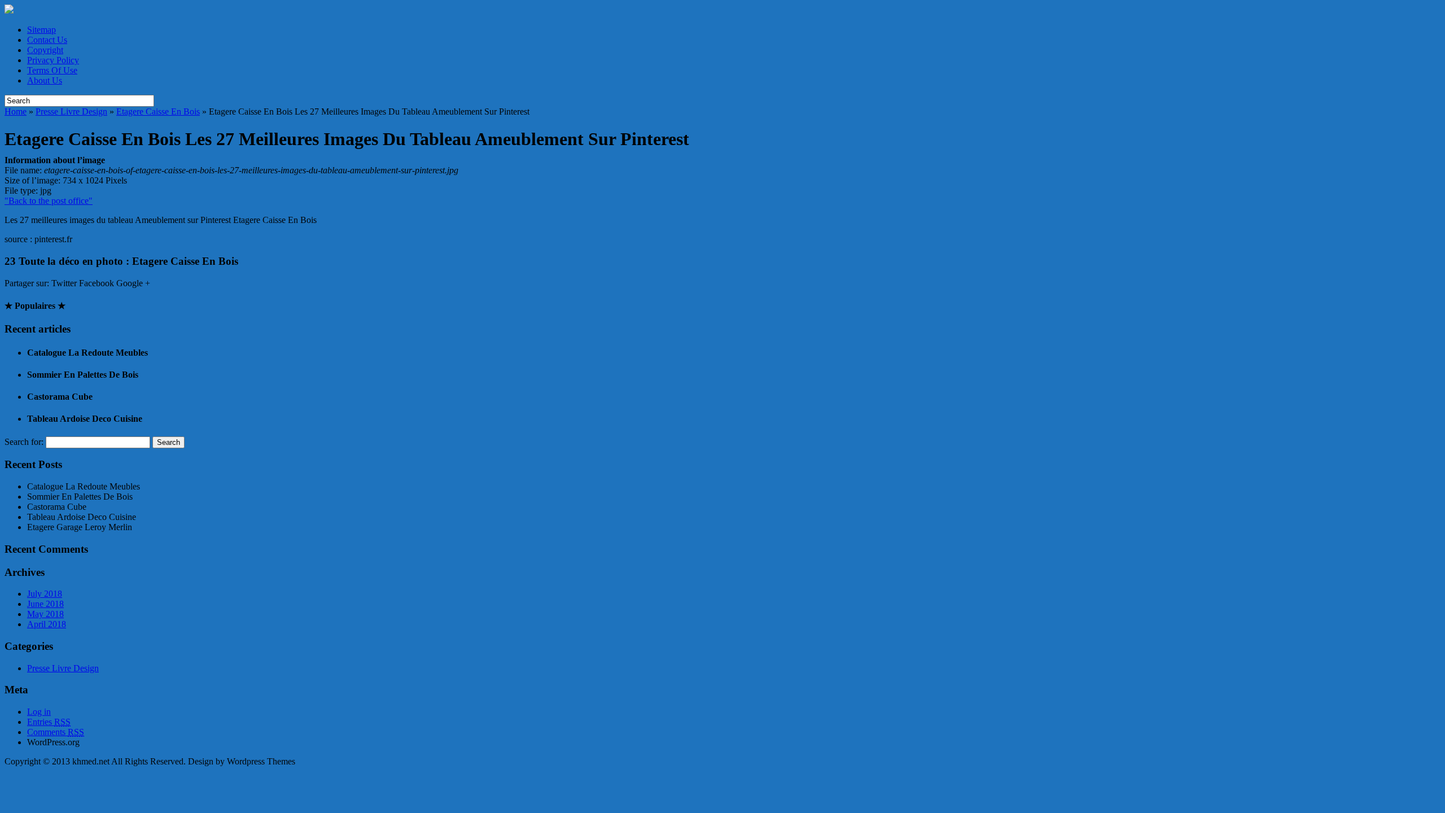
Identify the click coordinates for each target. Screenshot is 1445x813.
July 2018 (44, 593)
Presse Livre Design (71, 111)
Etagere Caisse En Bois (158, 111)
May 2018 (45, 614)
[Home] (9, 10)
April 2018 (46, 624)
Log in (39, 711)
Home (16, 111)
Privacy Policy (53, 60)
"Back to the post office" (49, 201)
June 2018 (45, 604)
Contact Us (47, 40)
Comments (55, 732)
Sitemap (41, 29)
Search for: (24, 442)
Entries (49, 722)
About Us (44, 80)
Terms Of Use (52, 70)
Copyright (45, 50)
